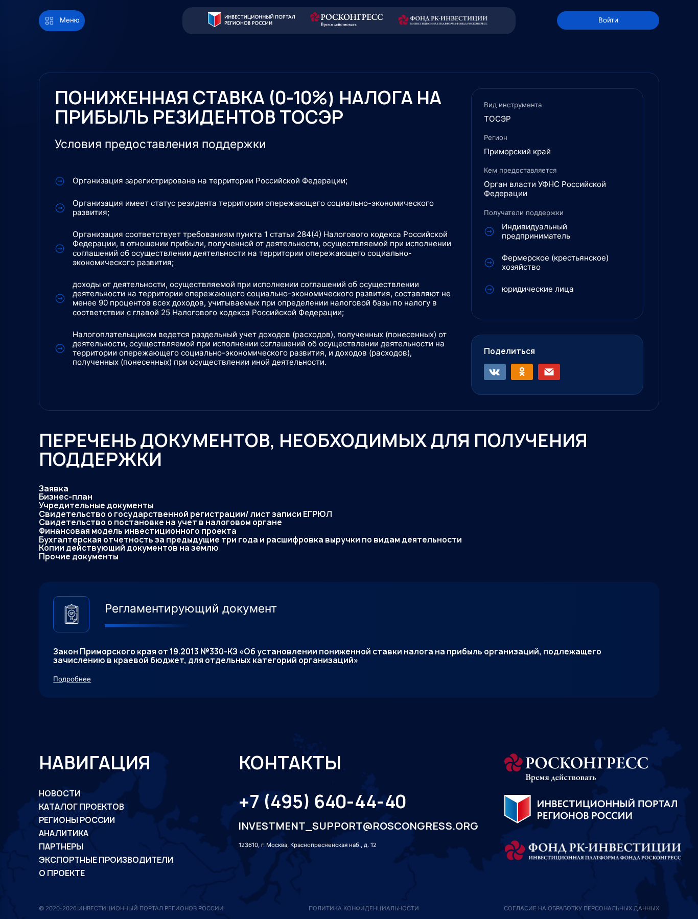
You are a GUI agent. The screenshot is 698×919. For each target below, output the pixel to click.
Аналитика (63, 833)
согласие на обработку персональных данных (581, 908)
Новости (59, 793)
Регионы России (77, 820)
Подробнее (72, 679)
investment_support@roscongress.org (347, 826)
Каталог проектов (81, 807)
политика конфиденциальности (364, 908)
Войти (608, 20)
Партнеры (61, 846)
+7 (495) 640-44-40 (322, 802)
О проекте (62, 873)
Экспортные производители (106, 860)
